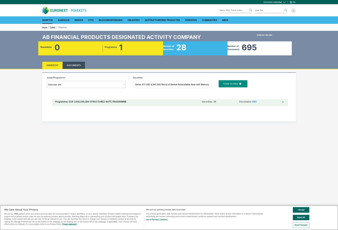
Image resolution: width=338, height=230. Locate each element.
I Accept (301, 210)
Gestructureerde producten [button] (162, 20)
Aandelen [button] (63, 20)
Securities (137, 77)
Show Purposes (301, 225)
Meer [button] (225, 20)
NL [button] (294, 2)
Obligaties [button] (134, 20)
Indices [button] (79, 20)
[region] (169, 217)
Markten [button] (47, 20)
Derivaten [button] (191, 20)
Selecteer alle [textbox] (54, 84)
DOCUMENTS (74, 65)
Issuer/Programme (56, 77)
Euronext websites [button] (273, 2)
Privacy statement (69, 224)
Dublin (52, 27)
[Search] (250, 10)
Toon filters (231, 84)
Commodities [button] (209, 20)
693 (254, 101)
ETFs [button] (90, 20)
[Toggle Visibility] (283, 101)
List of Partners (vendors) (157, 219)
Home (44, 27)
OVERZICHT (52, 65)
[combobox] (86, 84)
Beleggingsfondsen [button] (110, 20)
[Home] (64, 10)
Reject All (301, 217)
